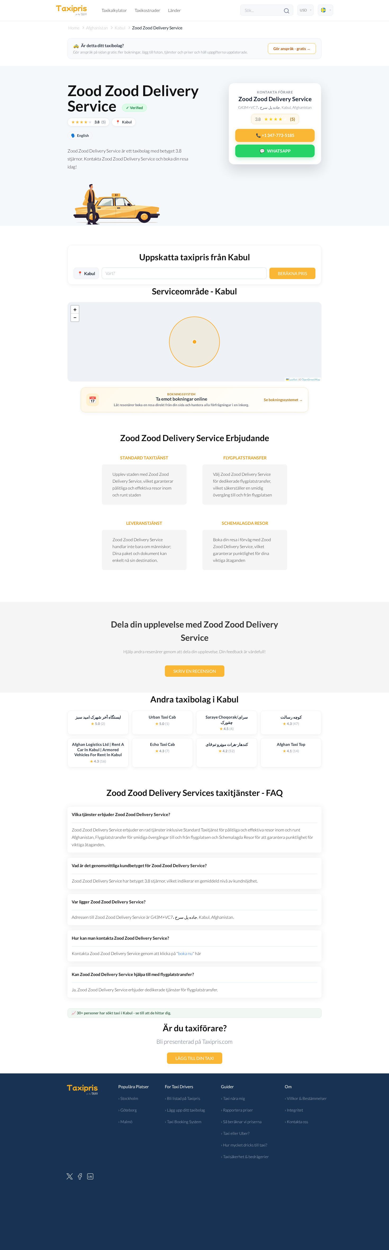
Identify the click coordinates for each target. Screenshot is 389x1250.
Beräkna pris (292, 273)
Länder (174, 10)
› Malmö (125, 1121)
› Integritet (294, 1110)
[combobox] (184, 273)
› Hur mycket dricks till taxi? (244, 1145)
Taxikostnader (147, 10)
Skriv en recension (194, 671)
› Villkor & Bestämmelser (306, 1098)
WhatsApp (275, 150)
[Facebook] (80, 1176)
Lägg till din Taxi (194, 1058)
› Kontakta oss (296, 1121)
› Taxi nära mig (233, 1098)
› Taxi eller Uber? (235, 1133)
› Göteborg (127, 1110)
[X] (69, 1176)
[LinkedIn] (90, 1176)
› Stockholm (128, 1098)
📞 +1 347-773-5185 (275, 135)
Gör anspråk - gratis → (291, 48)
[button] (75, 309)
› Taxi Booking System (183, 1121)
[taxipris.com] (71, 10)
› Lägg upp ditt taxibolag (185, 1110)
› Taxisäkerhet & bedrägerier (245, 1156)
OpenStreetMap (311, 379)
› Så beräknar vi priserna (241, 1121)
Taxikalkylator (114, 10)
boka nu (185, 953)
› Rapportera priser (237, 1110)
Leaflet (293, 379)
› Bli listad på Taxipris (182, 1098)
